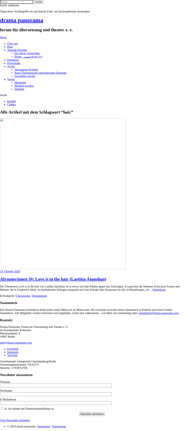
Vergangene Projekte (26, 69)
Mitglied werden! (24, 85)
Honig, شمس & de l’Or (28, 56)
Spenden (19, 89)
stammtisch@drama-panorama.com (159, 313)
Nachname (6, 390)
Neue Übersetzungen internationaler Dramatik (40, 72)
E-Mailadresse (8, 399)
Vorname (5, 381)
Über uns (12, 43)
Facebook (12, 348)
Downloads (13, 63)
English (11, 101)
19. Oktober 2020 (10, 271)
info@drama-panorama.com (16, 342)
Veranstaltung (39, 295)
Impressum (44, 426)
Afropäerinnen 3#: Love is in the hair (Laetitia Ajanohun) (53, 279)
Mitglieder (20, 82)
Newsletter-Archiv (24, 76)
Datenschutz (59, 426)
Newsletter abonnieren (92, 414)
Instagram (12, 352)
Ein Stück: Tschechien (27, 53)
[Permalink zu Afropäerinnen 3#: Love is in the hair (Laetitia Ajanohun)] (63, 268)
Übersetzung (23, 295)
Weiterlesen (158, 289)
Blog (10, 46)
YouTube (12, 355)
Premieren (13, 59)
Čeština (11, 104)
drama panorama (21, 20)
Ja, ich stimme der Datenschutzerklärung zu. (29, 408)
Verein (11, 79)
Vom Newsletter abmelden (15, 420)
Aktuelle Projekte (17, 50)
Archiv (11, 66)
